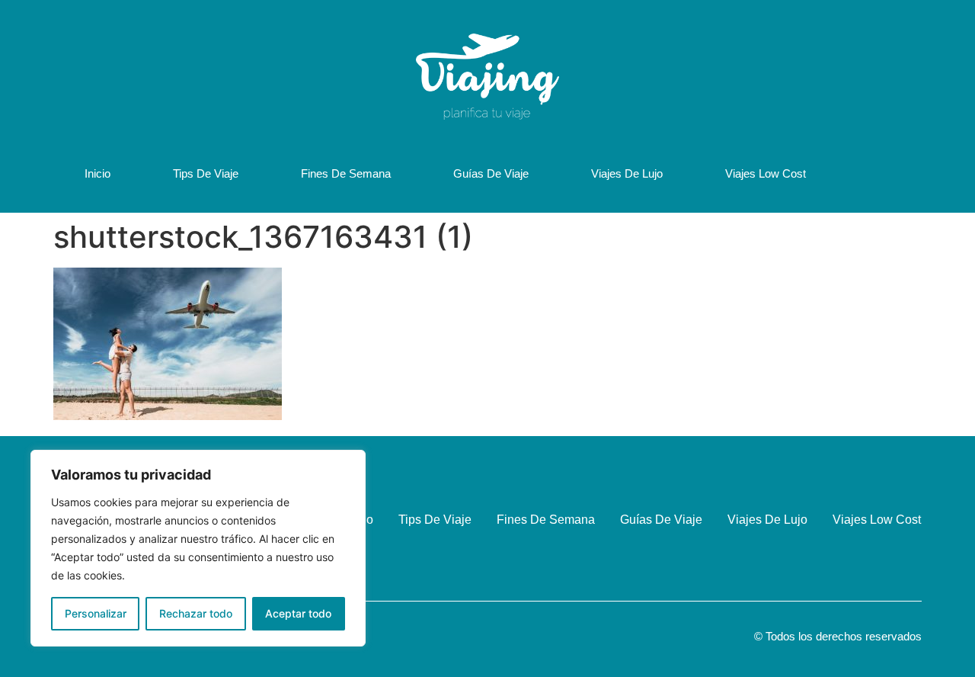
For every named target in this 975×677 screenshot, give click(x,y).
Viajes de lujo (627, 173)
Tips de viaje (205, 173)
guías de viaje (491, 173)
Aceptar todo (298, 613)
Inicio (97, 173)
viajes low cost (765, 173)
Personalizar (95, 613)
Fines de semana (346, 173)
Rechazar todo (195, 613)
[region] (198, 548)
